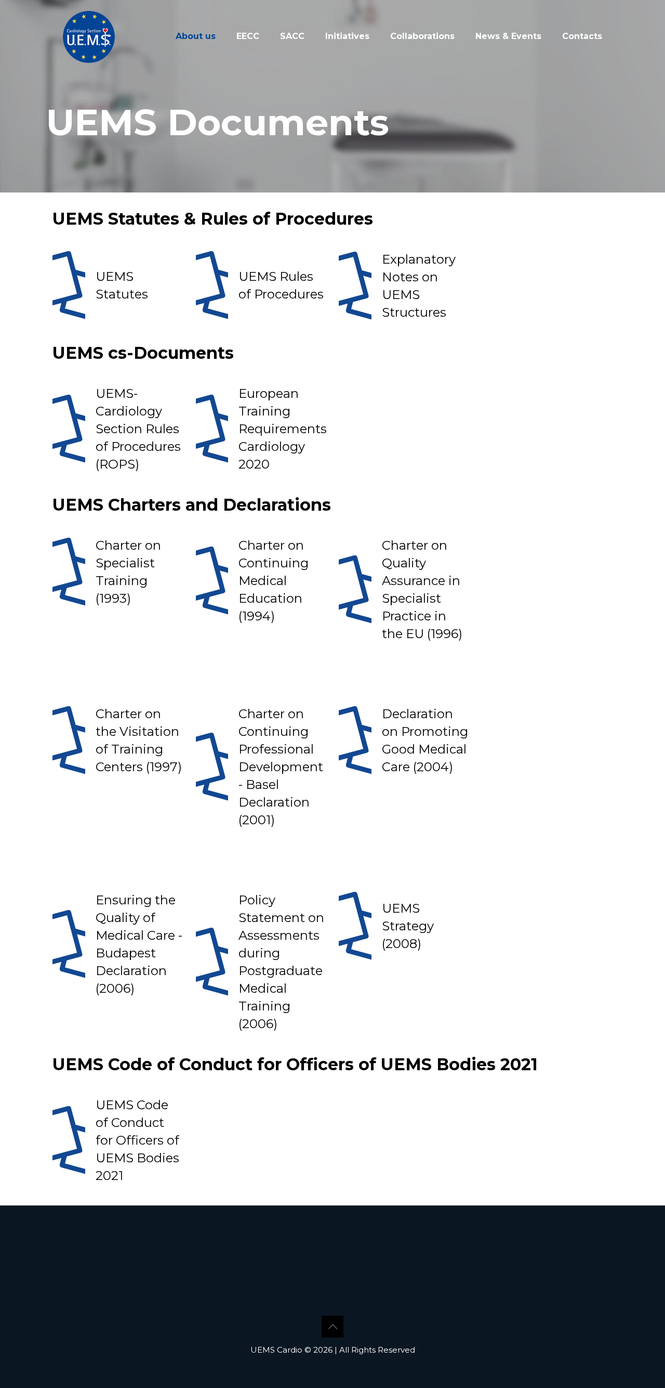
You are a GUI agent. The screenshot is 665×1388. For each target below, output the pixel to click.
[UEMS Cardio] (89, 36)
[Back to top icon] (332, 1327)
